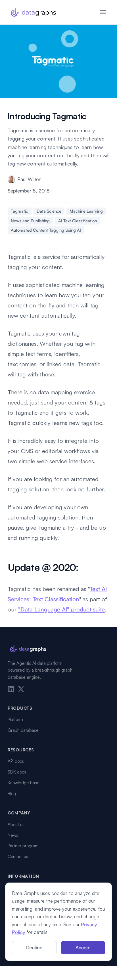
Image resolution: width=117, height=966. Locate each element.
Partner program (23, 845)
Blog (12, 793)
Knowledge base (23, 782)
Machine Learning (86, 211)
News (13, 835)
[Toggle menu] (103, 12)
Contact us (18, 856)
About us (16, 824)
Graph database (23, 730)
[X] (21, 689)
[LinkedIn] (11, 689)
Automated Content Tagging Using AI (46, 230)
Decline (34, 947)
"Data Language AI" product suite (61, 609)
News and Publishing (30, 220)
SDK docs (17, 772)
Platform (15, 719)
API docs (16, 761)
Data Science (49, 211)
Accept (83, 947)
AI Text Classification (77, 220)
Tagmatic (19, 211)
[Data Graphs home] (33, 12)
